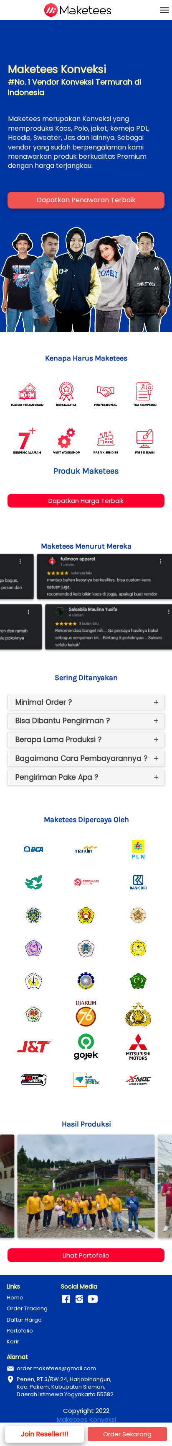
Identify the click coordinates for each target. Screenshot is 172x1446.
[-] (66, 1299)
